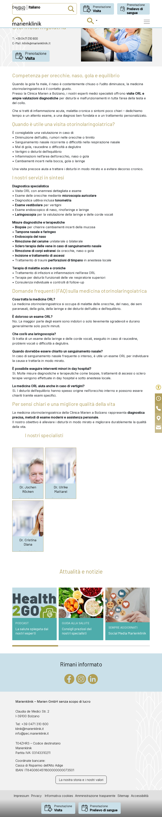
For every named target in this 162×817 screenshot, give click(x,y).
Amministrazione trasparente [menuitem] (95, 796)
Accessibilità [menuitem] (139, 796)
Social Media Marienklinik (127, 633)
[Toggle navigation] (147, 22)
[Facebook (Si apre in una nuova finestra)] (69, 678)
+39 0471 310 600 (27, 38)
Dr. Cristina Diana (27, 542)
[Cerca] (92, 21)
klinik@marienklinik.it (36, 43)
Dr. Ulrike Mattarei (61, 489)
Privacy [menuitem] (36, 796)
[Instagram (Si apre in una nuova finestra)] (81, 678)
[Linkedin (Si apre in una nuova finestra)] (93, 678)
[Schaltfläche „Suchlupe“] (71, 9)
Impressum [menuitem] (21, 796)
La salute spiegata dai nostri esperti (31, 631)
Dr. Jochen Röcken (28, 489)
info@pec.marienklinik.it (32, 733)
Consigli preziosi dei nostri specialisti (76, 631)
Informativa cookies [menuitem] (58, 796)
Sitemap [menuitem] (123, 796)
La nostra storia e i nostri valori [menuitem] (81, 780)
